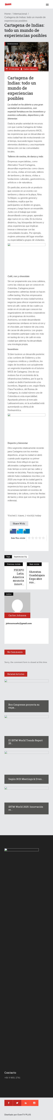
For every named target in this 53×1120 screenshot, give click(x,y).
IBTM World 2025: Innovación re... (25, 808)
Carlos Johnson (30, 69)
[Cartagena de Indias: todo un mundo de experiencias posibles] (17, 605)
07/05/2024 (14, 69)
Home (7, 14)
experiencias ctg (20, 557)
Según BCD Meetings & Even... (25, 779)
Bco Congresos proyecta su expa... (23, 706)
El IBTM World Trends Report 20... (25, 742)
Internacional (20, 14)
